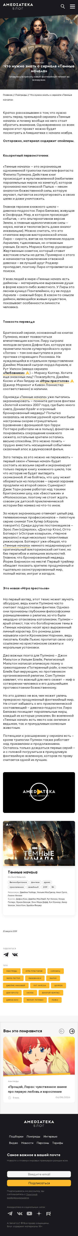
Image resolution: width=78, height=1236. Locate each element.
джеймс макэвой (15, 986)
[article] (39, 1070)
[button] (72, 1031)
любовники (35, 978)
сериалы (55, 971)
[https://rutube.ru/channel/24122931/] (48, 1213)
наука (30, 993)
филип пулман (35, 1000)
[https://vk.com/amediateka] (20, 1213)
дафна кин (12, 1000)
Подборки (16, 1136)
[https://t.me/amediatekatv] (10, 1213)
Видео (13, 1143)
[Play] (39, 792)
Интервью (50, 1136)
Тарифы (57, 1143)
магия (53, 978)
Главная (7, 94)
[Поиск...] (62, 6)
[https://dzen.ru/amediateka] (39, 1213)
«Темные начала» (33, 397)
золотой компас (51, 993)
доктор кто (12, 993)
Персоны (43, 1143)
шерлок (58, 986)
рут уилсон (40, 986)
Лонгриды (21, 94)
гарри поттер (13, 978)
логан (55, 1000)
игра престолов (34, 971)
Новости (27, 1143)
